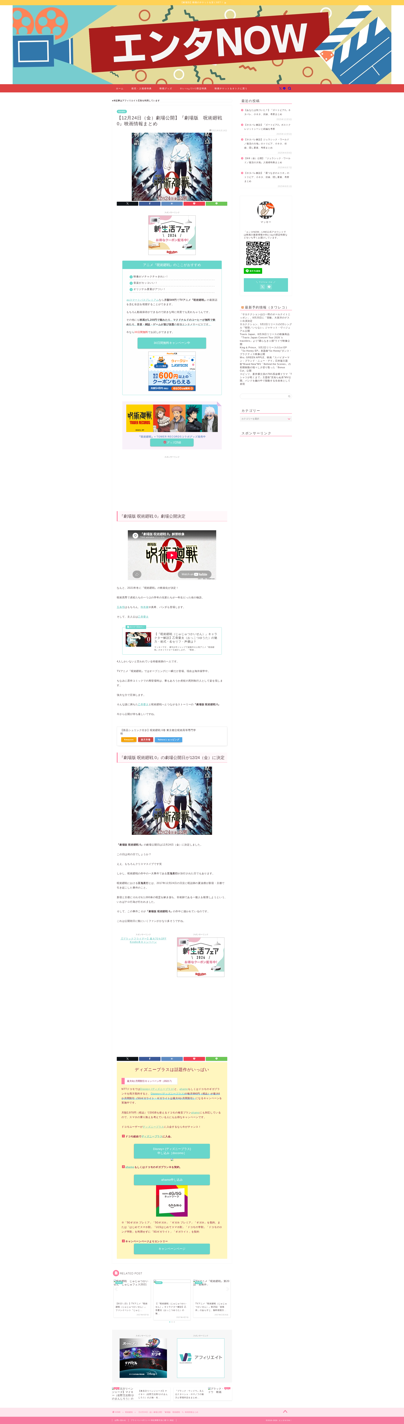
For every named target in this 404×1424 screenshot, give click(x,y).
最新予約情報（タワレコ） (267, 307)
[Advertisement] (172, 482)
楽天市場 (145, 739)
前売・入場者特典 (141, 88)
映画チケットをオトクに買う (231, 88)
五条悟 (121, 607)
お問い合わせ (120, 1420)
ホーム (120, 88)
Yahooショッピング (168, 739)
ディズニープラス (153, 1126)
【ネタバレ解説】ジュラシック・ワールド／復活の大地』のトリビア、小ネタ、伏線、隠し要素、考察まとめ (266, 143)
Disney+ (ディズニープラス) (157, 1089)
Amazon (129, 739)
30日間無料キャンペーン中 (172, 343)
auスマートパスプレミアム (143, 300)
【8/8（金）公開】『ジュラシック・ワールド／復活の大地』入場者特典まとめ (267, 160)
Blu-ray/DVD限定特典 (193, 88)
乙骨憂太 (143, 616)
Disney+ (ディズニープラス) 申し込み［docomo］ (172, 1151)
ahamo (183, 1089)
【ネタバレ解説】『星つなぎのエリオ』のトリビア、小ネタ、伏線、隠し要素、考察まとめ (266, 177)
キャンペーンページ (171, 1248)
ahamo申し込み (172, 1179)
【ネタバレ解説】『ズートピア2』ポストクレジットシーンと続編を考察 (267, 127)
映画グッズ (166, 88)
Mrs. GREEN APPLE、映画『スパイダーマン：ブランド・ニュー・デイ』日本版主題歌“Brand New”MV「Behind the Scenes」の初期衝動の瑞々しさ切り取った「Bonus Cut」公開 (265, 364)
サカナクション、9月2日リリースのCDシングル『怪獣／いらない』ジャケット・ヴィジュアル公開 (266, 327)
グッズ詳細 (174, 442)
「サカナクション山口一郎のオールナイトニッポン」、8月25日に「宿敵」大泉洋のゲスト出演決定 (265, 317)
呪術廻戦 (121, 111)
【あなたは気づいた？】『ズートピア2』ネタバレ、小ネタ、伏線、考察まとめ (267, 112)
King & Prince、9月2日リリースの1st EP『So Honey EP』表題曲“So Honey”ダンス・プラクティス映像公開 (266, 350)
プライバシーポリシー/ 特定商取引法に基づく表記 (152, 1420)
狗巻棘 (145, 607)
